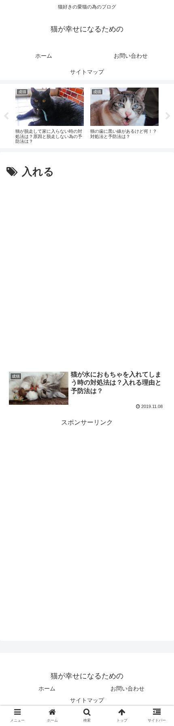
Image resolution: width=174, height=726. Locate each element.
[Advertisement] (87, 272)
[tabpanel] (49, 114)
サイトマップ (87, 700)
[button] (157, 666)
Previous (6, 116)
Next (168, 116)
